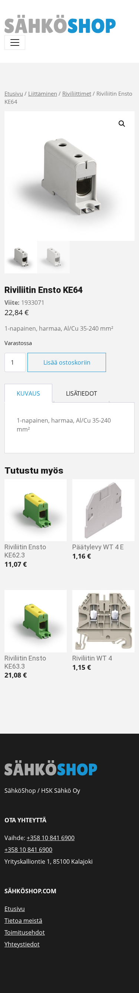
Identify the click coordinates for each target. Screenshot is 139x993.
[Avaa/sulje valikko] (14, 42)
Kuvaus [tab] (28, 393)
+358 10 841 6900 (51, 838)
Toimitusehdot (24, 932)
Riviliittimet (76, 93)
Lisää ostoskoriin (66, 362)
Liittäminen (42, 93)
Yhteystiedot (22, 944)
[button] (122, 123)
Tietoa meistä (23, 921)
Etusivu (13, 93)
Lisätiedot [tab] (81, 393)
